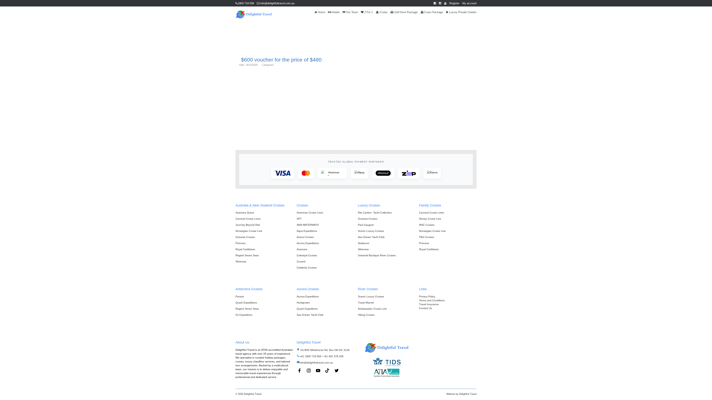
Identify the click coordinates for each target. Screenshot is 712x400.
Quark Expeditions (246, 302)
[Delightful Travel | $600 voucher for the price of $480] (253, 14)
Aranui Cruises (305, 237)
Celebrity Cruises (307, 267)
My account (469, 3)
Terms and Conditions (432, 300)
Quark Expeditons (307, 308)
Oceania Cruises (245, 237)
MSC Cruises (426, 224)
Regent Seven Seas (247, 255)
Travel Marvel (366, 302)
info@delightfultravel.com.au (277, 3)
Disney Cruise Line (430, 218)
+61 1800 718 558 (310, 356)
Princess (240, 243)
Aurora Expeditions (308, 243)
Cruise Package (433, 12)
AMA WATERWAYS (308, 224)
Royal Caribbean (245, 249)
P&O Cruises (426, 237)
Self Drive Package (405, 12)
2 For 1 (368, 12)
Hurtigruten (303, 302)
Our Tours (351, 12)
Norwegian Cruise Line (248, 230)
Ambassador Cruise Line (372, 308)
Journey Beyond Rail (247, 224)
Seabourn (363, 243)
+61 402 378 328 (333, 356)
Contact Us (425, 308)
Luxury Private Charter (462, 12)
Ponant (239, 296)
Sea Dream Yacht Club (371, 237)
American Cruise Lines (310, 212)
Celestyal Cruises (307, 255)
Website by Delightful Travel (461, 394)
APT (299, 218)
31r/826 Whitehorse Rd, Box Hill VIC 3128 (325, 350)
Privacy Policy (427, 296)
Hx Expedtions (243, 314)
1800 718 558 (246, 3)
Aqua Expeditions (307, 230)
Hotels (335, 12)
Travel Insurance (429, 304)
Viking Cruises (366, 314)
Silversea (240, 261)
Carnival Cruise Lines (248, 218)
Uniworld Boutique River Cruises (377, 255)
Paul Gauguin (366, 224)
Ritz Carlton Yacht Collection (375, 212)
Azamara (302, 249)
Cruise (383, 12)
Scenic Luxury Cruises (371, 230)
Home (321, 12)
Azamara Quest (244, 212)
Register (454, 3)
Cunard (301, 261)
